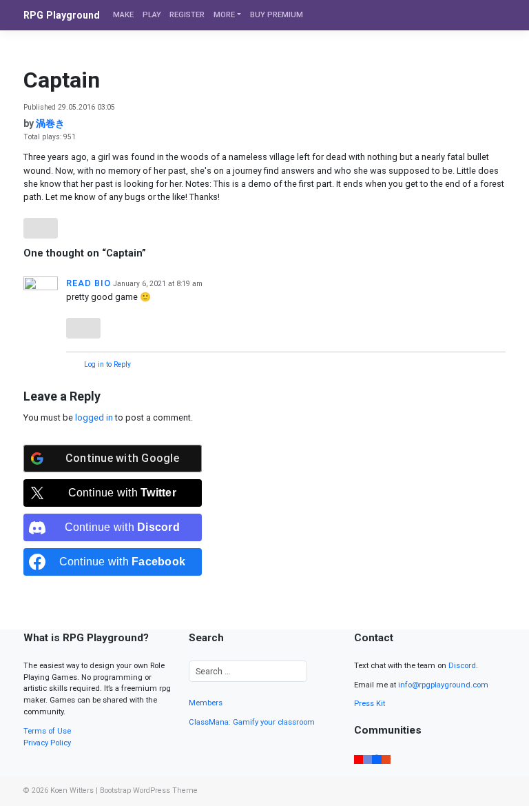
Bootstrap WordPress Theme (149, 790)
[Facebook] (376, 758)
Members (205, 702)
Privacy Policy (47, 742)
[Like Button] (40, 228)
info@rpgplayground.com (443, 685)
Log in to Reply (107, 364)
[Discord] (367, 758)
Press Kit (369, 703)
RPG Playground (61, 15)
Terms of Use (47, 731)
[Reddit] (386, 758)
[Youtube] (358, 758)
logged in (94, 417)
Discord (462, 665)
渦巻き (50, 123)
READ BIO (88, 283)
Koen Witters (72, 790)
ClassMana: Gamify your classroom (252, 722)
